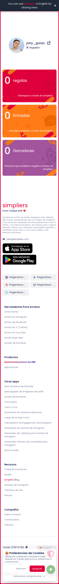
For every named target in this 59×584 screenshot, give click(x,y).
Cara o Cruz (10, 407)
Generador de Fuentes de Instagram (24, 428)
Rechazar (21, 568)
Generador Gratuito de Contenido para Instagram (25, 443)
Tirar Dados (10, 402)
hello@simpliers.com (17, 239)
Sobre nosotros (12, 514)
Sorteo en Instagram (15, 317)
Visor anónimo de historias (18, 386)
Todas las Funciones (15, 469)
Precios (8, 495)
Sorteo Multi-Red (13, 337)
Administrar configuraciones (28, 576)
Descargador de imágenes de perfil (23, 391)
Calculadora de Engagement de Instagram (28, 422)
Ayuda (7, 474)
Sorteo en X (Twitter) (16, 327)
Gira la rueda (11, 450)
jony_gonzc (36, 43)
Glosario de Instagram (16, 485)
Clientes (8, 524)
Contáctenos (11, 519)
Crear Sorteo (11, 311)
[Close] (55, 6)
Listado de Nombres (15, 343)
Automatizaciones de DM (19, 362)
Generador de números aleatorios (23, 412)
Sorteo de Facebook (15, 322)
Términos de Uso (13, 490)
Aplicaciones (11, 367)
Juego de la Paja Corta (16, 417)
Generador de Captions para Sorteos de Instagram (26, 435)
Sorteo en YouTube (15, 332)
